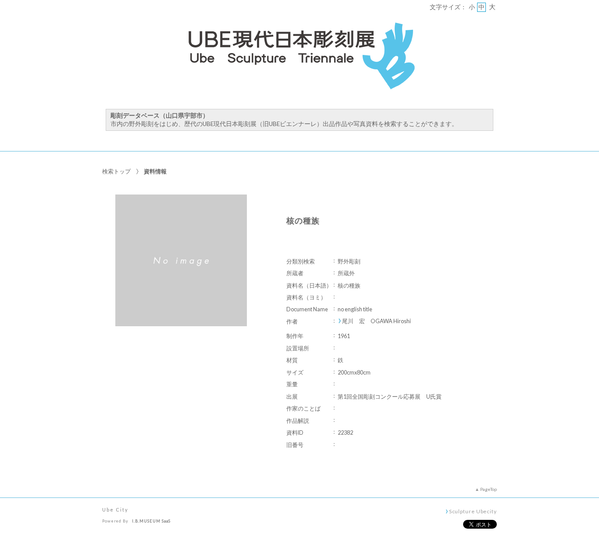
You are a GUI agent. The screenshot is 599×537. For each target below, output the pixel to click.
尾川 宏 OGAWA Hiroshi (376, 321)
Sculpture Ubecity (473, 511)
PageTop (488, 489)
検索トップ (116, 171)
